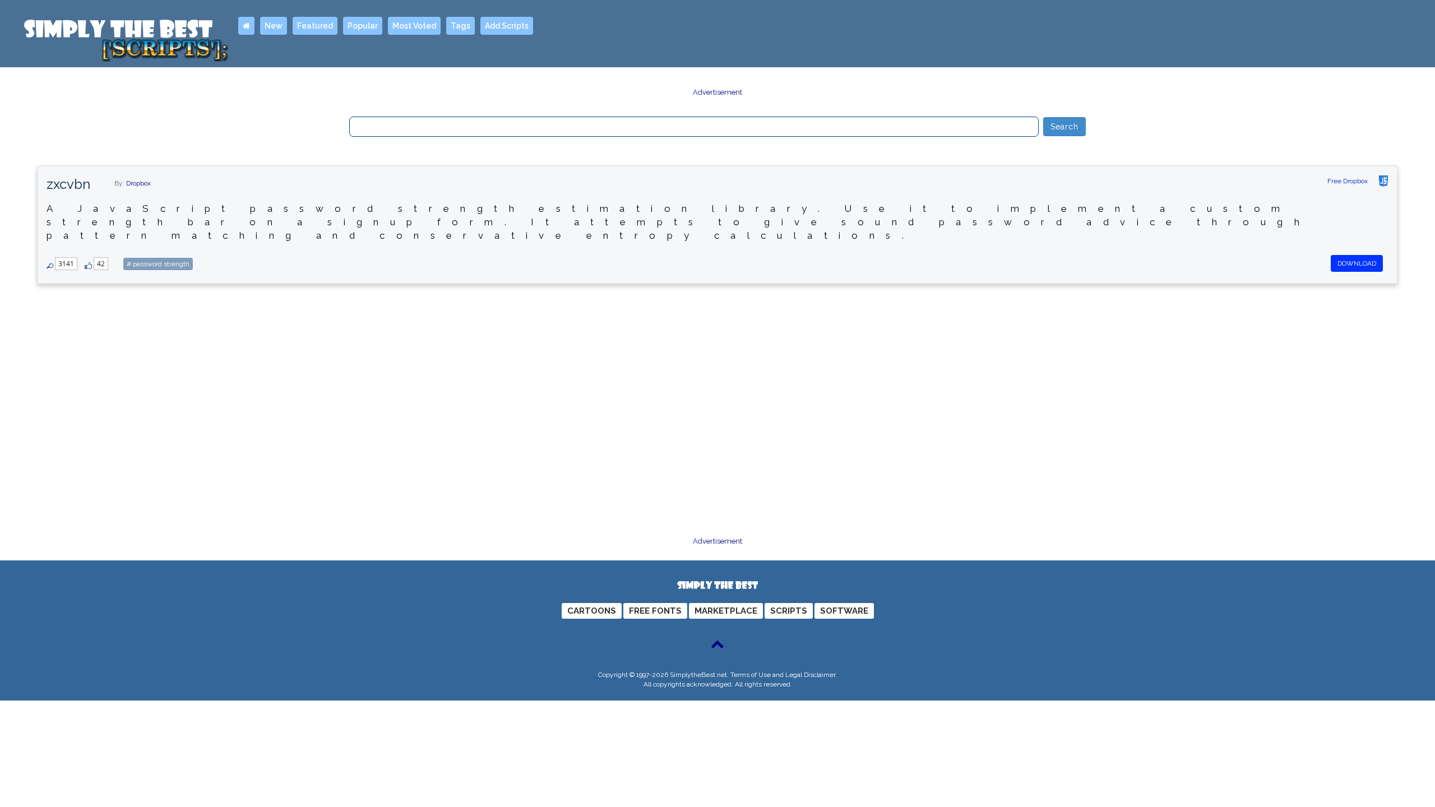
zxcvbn (68, 184)
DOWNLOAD (1356, 263)
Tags (460, 25)
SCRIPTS (788, 611)
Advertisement (717, 92)
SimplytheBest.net (698, 675)
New (274, 25)
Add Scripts (507, 25)
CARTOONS (591, 611)
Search (1064, 126)
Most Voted (414, 25)
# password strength (158, 264)
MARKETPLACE (726, 611)
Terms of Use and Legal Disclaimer (782, 675)
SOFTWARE (844, 611)
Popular (363, 25)
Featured (315, 25)
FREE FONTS (655, 611)
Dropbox (138, 183)
